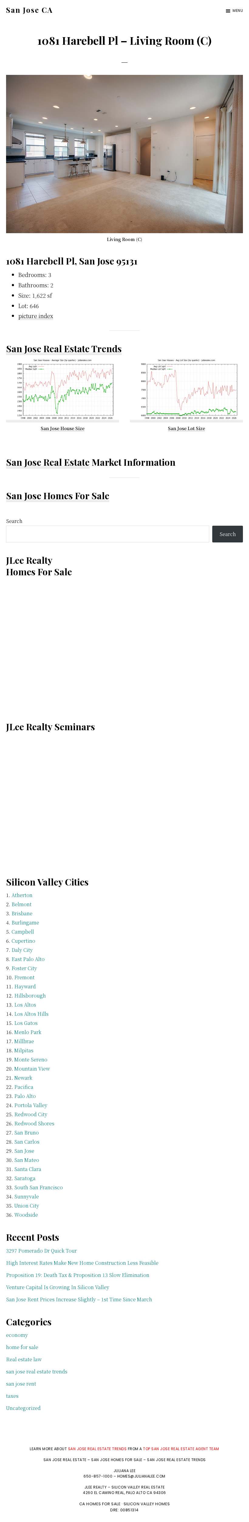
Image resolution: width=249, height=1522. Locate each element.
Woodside (26, 1214)
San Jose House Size (62, 428)
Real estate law (24, 1359)
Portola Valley (30, 1105)
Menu (238, 10)
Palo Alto (25, 1095)
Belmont (22, 904)
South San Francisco (38, 1187)
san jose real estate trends (36, 1371)
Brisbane (22, 913)
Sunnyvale (26, 1196)
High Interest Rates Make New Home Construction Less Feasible (82, 1262)
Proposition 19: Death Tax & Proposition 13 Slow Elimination (77, 1274)
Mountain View (32, 1068)
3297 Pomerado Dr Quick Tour (41, 1250)
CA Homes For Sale (100, 1504)
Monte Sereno (30, 1059)
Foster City (24, 968)
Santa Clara (27, 1169)
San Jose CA (29, 10)
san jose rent (21, 1383)
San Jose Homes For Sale (57, 495)
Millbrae (24, 1041)
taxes (12, 1395)
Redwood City (30, 1114)
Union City (26, 1205)
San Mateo (26, 1159)
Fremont (24, 977)
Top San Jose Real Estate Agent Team (181, 1448)
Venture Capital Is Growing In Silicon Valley (57, 1287)
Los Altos (25, 1004)
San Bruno (26, 1132)
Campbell (23, 931)
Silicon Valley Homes (147, 1504)
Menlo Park (27, 1032)
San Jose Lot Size (186, 428)
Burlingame (25, 922)
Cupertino (23, 940)
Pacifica (23, 1086)
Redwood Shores (34, 1123)
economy (17, 1334)
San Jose (24, 1150)
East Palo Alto (28, 959)
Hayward (25, 986)
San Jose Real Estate (48, 462)
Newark (23, 1077)
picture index (35, 316)
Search (14, 520)
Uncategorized (23, 1408)
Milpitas (23, 1050)
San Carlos (26, 1141)
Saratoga (25, 1178)
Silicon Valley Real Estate (138, 1487)
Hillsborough (30, 995)
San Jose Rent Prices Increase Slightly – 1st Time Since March (79, 1299)
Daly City (22, 949)
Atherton (22, 895)
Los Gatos (26, 1022)
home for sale (22, 1347)
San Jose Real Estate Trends (64, 348)
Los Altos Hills (31, 1013)
